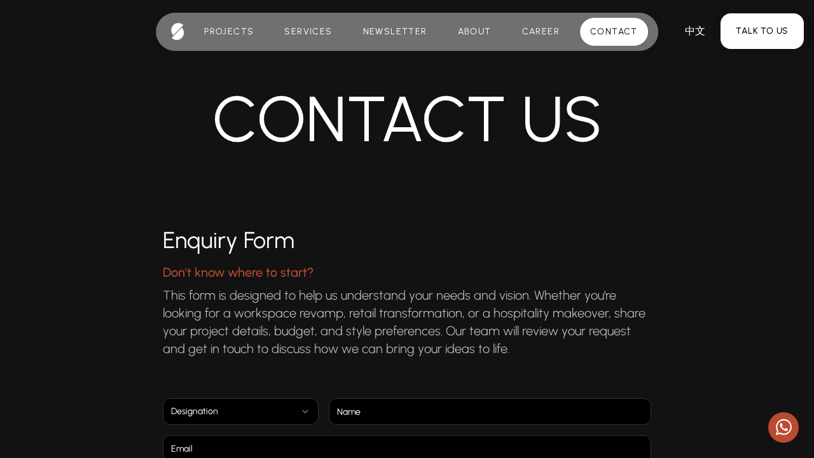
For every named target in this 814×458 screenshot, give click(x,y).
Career (541, 31)
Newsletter (395, 31)
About (475, 31)
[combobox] (241, 411)
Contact (614, 31)
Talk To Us (762, 30)
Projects (229, 31)
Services (308, 31)
